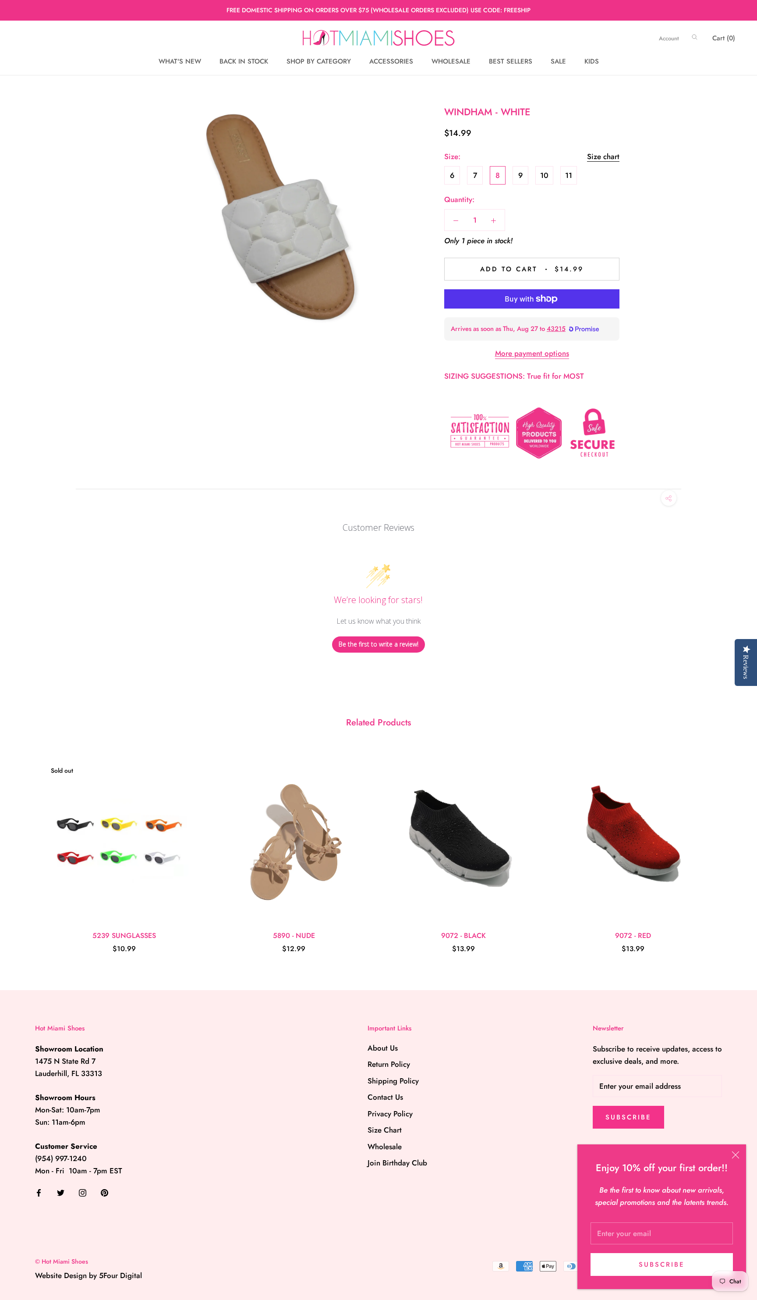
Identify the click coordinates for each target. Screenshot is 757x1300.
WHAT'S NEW (180, 62)
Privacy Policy (390, 1113)
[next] (729, 848)
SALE (558, 62)
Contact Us (385, 1097)
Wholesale (385, 1146)
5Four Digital (120, 1275)
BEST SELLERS (510, 62)
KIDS (591, 62)
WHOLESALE (451, 62)
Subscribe (662, 1264)
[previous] (27, 848)
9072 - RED (633, 936)
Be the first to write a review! (378, 644)
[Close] (735, 1155)
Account (669, 38)
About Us (383, 1048)
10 (544, 175)
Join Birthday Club (397, 1163)
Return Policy (389, 1064)
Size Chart (385, 1130)
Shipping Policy (393, 1081)
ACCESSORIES (391, 62)
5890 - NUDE (294, 936)
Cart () (723, 38)
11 (568, 175)
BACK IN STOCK (243, 62)
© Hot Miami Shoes (61, 1261)
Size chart (603, 156)
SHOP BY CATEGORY (319, 62)
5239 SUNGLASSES (124, 936)
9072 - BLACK (463, 936)
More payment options (532, 353)
